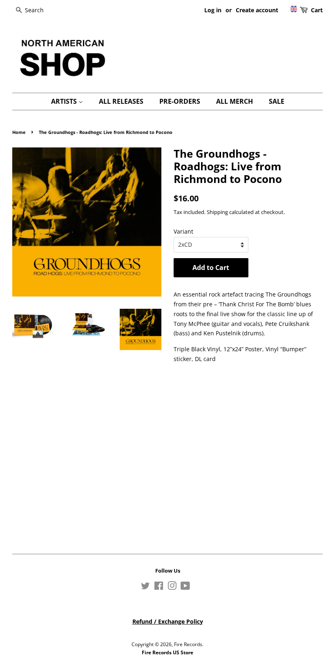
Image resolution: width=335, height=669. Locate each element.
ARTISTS (64, 101)
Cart (317, 10)
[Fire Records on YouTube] (185, 587)
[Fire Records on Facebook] (158, 587)
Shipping (217, 212)
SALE (276, 101)
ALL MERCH (234, 101)
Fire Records (188, 644)
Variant (183, 231)
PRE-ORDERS (179, 101)
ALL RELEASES (121, 101)
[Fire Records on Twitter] (145, 587)
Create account (257, 10)
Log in (212, 10)
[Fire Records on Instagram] (172, 587)
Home (19, 132)
